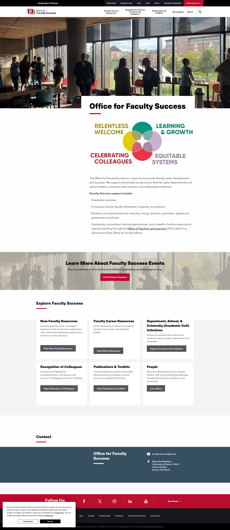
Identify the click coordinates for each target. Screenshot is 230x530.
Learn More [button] (156, 388)
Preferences (28, 521)
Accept (50, 521)
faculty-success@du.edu (164, 453)
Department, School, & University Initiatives (135, 11)
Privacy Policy (104, 515)
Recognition (178, 11)
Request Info (126, 3)
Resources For (192, 3)
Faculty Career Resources (111, 11)
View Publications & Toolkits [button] (111, 388)
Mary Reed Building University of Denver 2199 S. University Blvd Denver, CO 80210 (166, 465)
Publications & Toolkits (159, 11)
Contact (91, 515)
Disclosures (155, 515)
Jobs (81, 515)
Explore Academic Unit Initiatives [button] (166, 348)
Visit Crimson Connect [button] (115, 277)
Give (139, 3)
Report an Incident (172, 3)
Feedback (119, 515)
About (190, 11)
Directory (111, 3)
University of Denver (48, 3)
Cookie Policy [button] (59, 513)
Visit (148, 3)
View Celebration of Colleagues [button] (59, 388)
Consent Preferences (137, 515)
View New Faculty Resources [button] (58, 348)
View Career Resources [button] (108, 350)
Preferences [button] (48, 516)
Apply (157, 3)
